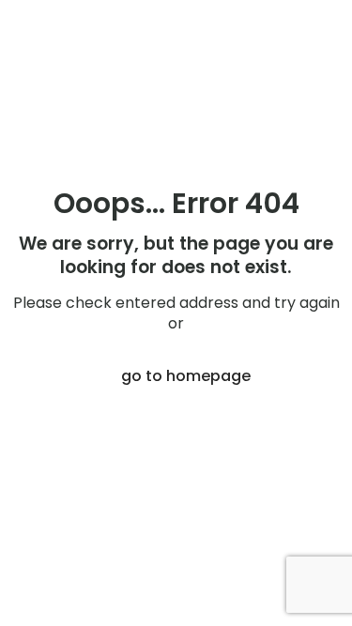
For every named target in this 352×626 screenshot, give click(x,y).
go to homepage (186, 376)
